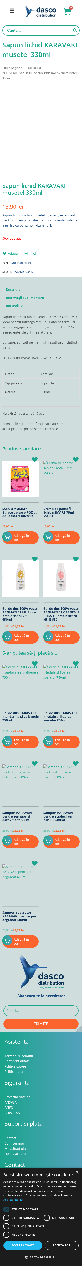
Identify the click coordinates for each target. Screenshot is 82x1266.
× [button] (77, 1172)
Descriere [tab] (13, 289)
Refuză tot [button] (61, 1245)
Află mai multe (13, 1200)
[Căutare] (74, 30)
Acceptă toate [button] (22, 1245)
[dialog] (41, 1217)
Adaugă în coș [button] (21, 537)
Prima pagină (11, 68)
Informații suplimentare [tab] (25, 298)
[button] (19, 168)
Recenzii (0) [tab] (15, 306)
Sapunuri (25, 73)
